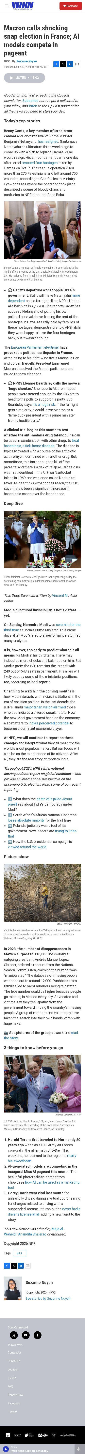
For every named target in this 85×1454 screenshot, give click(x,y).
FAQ (10, 1386)
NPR (19, 1253)
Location (13, 1369)
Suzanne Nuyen (26, 61)
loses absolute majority (26, 820)
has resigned (48, 141)
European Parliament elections (35, 347)
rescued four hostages (40, 163)
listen (32, 106)
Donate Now (15, 1395)
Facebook (14, 1403)
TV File (12, 1378)
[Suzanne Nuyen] (13, 1288)
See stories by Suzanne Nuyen (48, 1298)
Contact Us (15, 1352)
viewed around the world (27, 847)
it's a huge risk (44, 404)
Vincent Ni (60, 595)
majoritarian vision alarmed (45, 707)
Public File (14, 1361)
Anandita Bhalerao (32, 1234)
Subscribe (30, 100)
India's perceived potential (48, 723)
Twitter (12, 1412)
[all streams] (80, 1449)
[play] (6, 1449)
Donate (72, 6)
